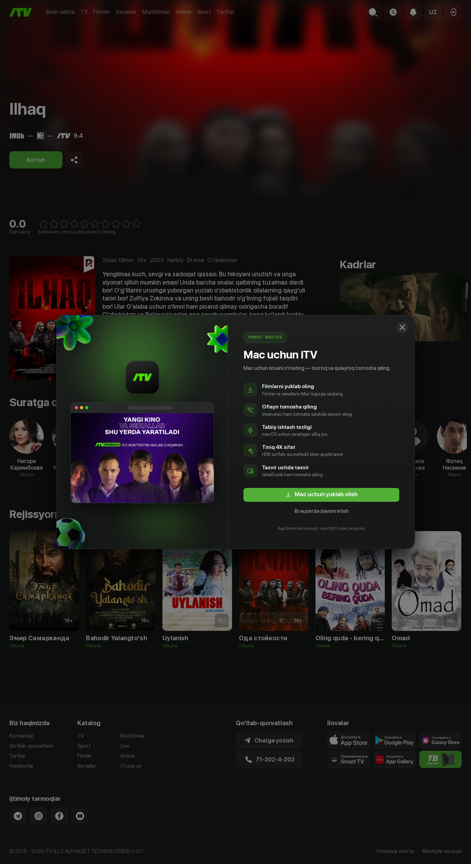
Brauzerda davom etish (321, 511)
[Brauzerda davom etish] (402, 327)
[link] (321, 495)
